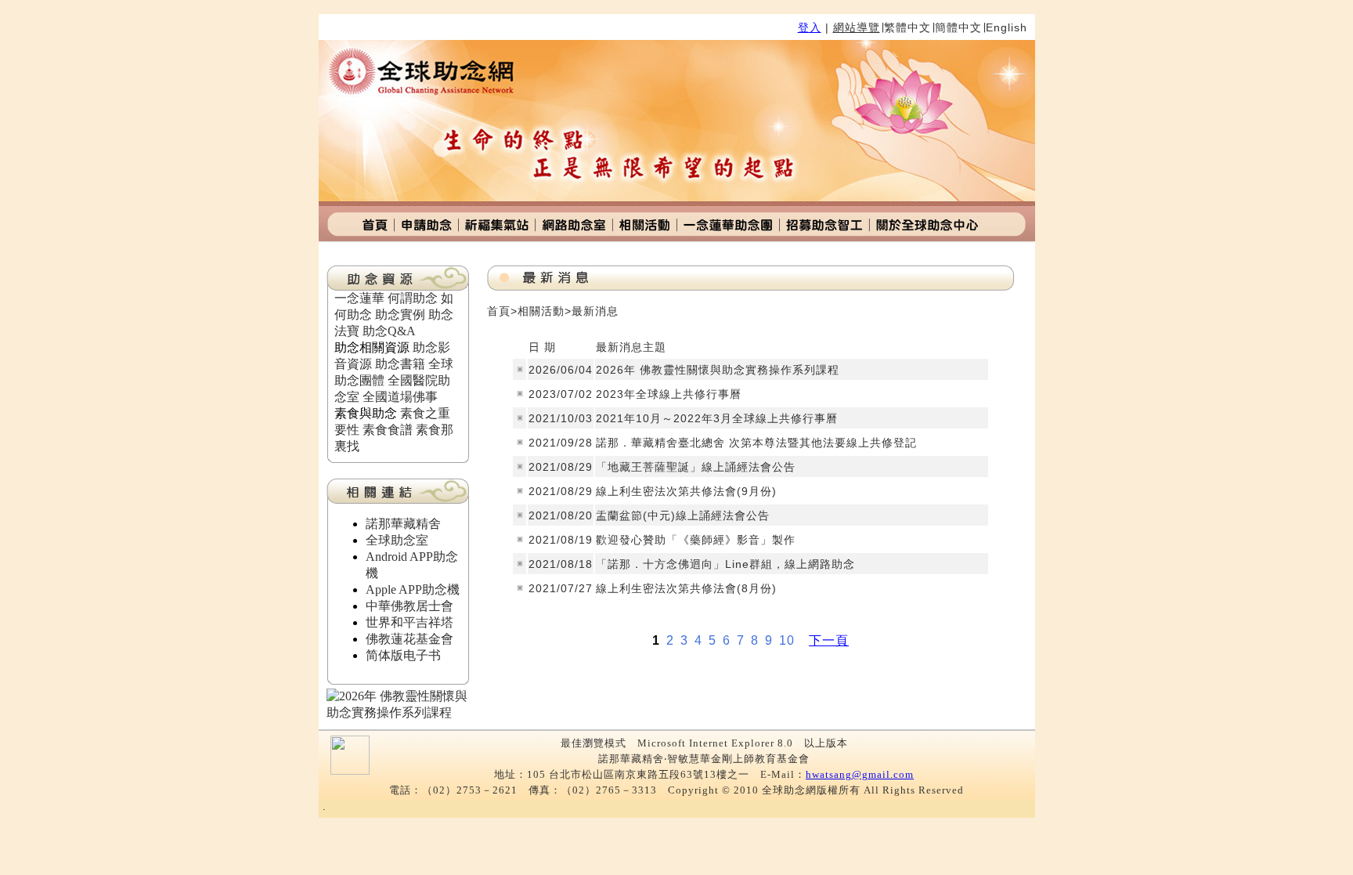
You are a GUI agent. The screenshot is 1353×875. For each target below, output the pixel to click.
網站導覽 (856, 27)
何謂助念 (413, 298)
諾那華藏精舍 (403, 523)
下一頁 (829, 640)
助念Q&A (389, 331)
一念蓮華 (359, 298)
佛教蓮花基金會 (409, 638)
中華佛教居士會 (409, 606)
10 (787, 640)
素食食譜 (388, 429)
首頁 (499, 311)
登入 (809, 27)
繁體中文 (907, 27)
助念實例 (400, 314)
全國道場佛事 (400, 396)
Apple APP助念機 (413, 589)
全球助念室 (397, 540)
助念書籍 (400, 364)
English (1006, 27)
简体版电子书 (403, 655)
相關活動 (541, 311)
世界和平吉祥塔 (409, 622)
